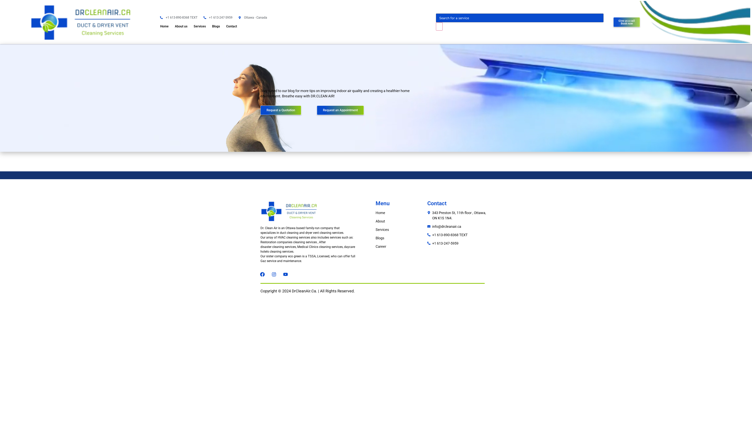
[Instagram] (274, 274)
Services (200, 26)
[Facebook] (262, 274)
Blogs (216, 26)
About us (181, 26)
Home (164, 26)
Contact (231, 26)
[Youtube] (285, 274)
